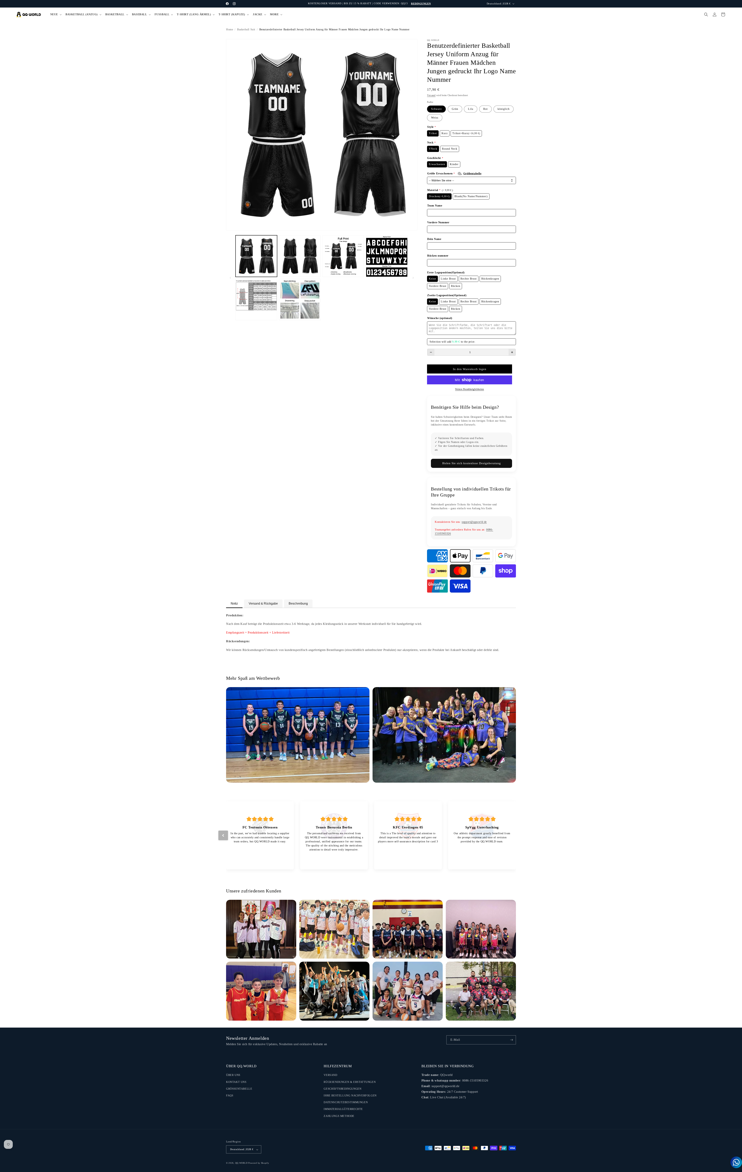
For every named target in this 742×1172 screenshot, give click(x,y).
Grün (455, 108)
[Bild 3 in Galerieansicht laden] (343, 256)
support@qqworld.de (474, 521)
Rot (485, 108)
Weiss (434, 117)
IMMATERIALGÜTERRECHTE (343, 1109)
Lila (470, 108)
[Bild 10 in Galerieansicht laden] (256, 299)
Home (229, 29)
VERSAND (330, 1075)
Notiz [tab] (234, 603)
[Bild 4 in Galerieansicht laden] (387, 256)
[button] (55, 14)
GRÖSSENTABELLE (239, 1088)
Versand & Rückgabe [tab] (263, 603)
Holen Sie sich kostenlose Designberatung (471, 463)
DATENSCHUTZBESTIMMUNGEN (346, 1102)
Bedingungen (421, 3)
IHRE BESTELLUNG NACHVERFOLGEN (350, 1095)
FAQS (229, 1095)
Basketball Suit (246, 29)
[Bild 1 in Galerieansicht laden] (256, 256)
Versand (431, 95)
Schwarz (436, 108)
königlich (504, 108)
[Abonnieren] (511, 1039)
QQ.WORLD (241, 1163)
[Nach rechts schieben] (413, 278)
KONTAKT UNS (236, 1082)
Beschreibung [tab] (298, 603)
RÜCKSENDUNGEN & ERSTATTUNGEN (350, 1082)
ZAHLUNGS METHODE (339, 1116)
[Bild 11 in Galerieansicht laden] (300, 299)
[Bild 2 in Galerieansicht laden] (300, 256)
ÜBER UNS (233, 1075)
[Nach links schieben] (230, 278)
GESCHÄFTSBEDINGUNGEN (342, 1088)
